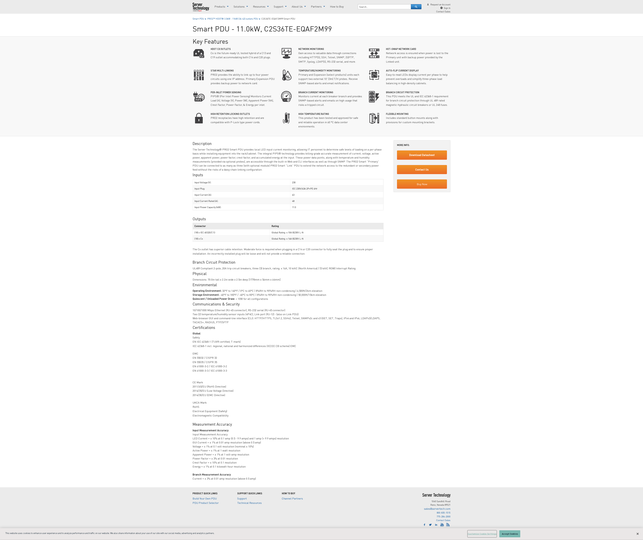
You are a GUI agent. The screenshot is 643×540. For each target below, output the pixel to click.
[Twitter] (431, 525)
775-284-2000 (443, 516)
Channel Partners (292, 498)
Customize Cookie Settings (482, 533)
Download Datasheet (422, 155)
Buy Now (422, 184)
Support (278, 6)
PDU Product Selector (206, 503)
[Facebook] (425, 525)
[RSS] (448, 525)
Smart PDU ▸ (200, 18)
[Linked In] (437, 525)
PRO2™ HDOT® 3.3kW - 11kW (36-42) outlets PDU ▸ (234, 18)
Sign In (447, 7)
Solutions (239, 6)
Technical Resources (249, 503)
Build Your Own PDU (205, 498)
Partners (316, 6)
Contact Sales (443, 520)
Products (220, 6)
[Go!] (416, 6)
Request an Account (440, 4)
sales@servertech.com (437, 508)
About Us (297, 6)
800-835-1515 (443, 512)
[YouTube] (442, 525)
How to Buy (337, 6)
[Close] (637, 533)
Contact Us (422, 169)
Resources (259, 6)
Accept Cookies (510, 533)
